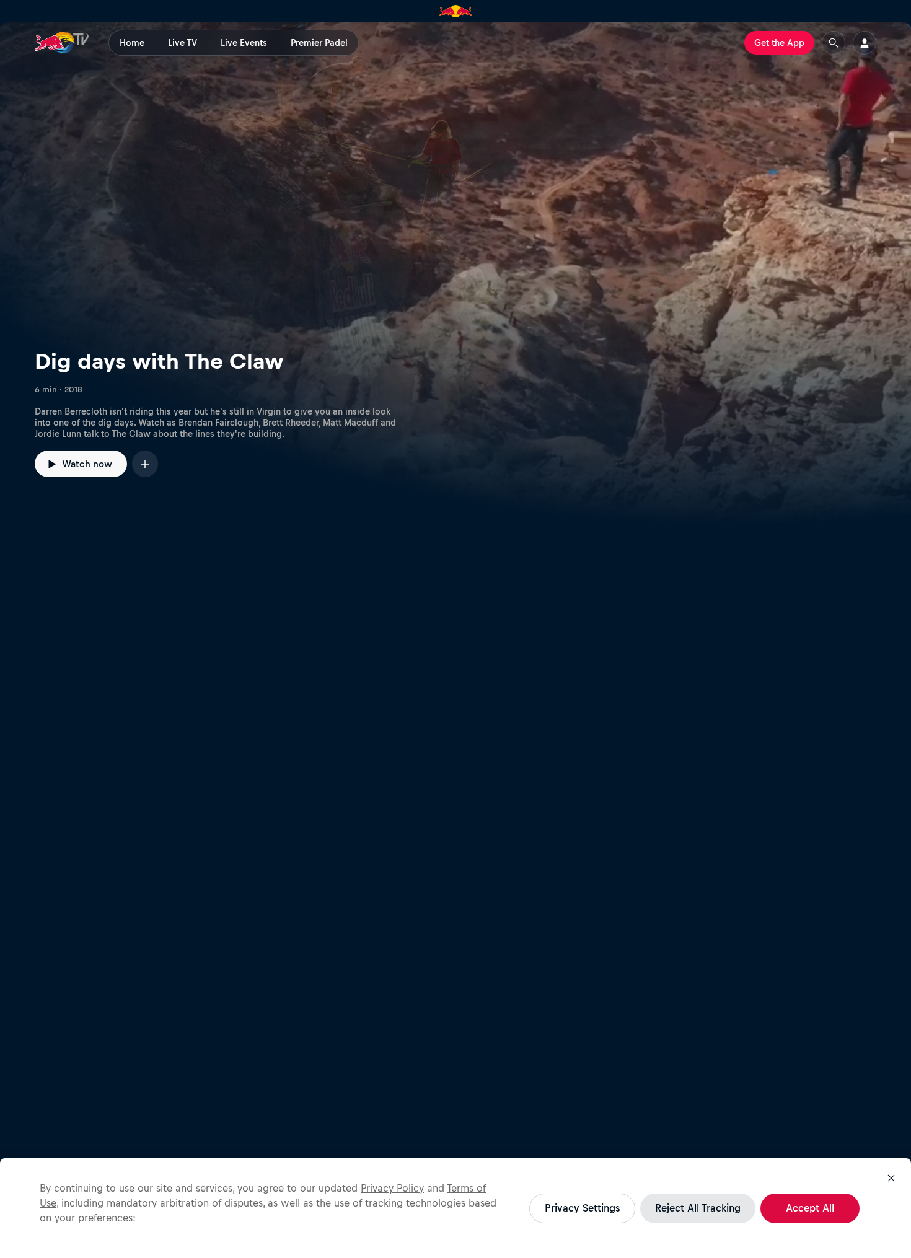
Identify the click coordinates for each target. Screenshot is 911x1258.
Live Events (244, 43)
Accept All (810, 1207)
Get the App (779, 43)
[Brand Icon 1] (455, 11)
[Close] (891, 1178)
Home (132, 43)
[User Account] (864, 43)
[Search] (833, 43)
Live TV (182, 43)
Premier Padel (319, 43)
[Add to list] (145, 464)
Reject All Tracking (698, 1207)
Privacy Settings (582, 1207)
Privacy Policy (392, 1188)
